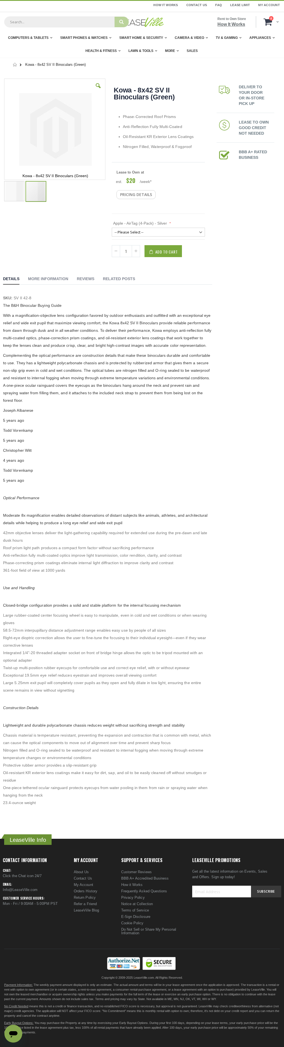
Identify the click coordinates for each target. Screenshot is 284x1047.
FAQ (218, 5)
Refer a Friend (85, 904)
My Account (269, 5)
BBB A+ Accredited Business (145, 878)
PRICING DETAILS (136, 194)
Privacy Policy (133, 897)
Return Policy (85, 897)
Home (15, 64)
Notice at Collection (137, 904)
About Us (81, 872)
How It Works (165, 5)
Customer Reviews (136, 872)
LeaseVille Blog (86, 910)
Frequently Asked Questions (144, 891)
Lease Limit (240, 5)
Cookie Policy (132, 923)
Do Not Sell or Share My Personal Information (148, 931)
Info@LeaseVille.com (20, 890)
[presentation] (15, 279)
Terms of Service (135, 910)
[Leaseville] (142, 21)
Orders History (85, 891)
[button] (98, 90)
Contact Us (196, 5)
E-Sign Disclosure (135, 917)
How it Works (132, 885)
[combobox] (59, 21)
